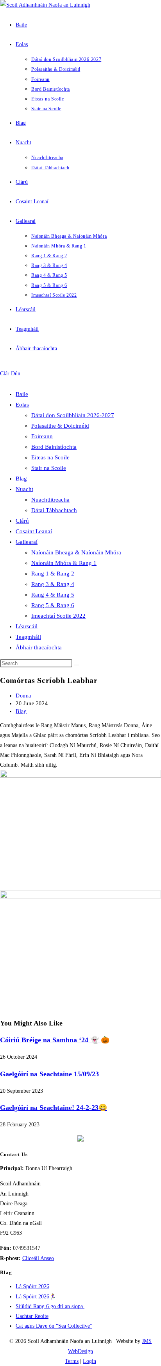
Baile (22, 394)
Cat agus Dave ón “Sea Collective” (54, 1326)
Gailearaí (27, 542)
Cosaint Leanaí (34, 531)
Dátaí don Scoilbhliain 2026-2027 (72, 415)
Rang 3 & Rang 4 (52, 584)
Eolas (22, 405)
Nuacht (24, 489)
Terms (72, 1361)
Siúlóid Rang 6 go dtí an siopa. (50, 1306)
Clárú (22, 521)
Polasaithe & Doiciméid (60, 426)
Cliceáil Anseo (38, 1258)
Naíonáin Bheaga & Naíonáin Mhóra (76, 552)
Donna (23, 696)
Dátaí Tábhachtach (54, 510)
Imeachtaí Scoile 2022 (58, 616)
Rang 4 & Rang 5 (52, 595)
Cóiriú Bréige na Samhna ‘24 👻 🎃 (54, 1040)
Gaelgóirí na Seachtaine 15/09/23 (49, 1074)
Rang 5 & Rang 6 (52, 605)
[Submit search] (76, 665)
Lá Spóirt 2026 (32, 1286)
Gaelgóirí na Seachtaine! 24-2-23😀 (53, 1107)
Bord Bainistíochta (54, 447)
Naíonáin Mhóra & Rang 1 (64, 563)
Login (89, 1361)
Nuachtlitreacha (50, 500)
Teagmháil (28, 637)
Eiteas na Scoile (50, 457)
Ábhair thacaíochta (39, 647)
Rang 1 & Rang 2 (52, 573)
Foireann (42, 436)
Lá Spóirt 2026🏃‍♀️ (36, 1297)
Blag (21, 478)
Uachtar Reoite (32, 1316)
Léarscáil (27, 626)
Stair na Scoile (48, 468)
